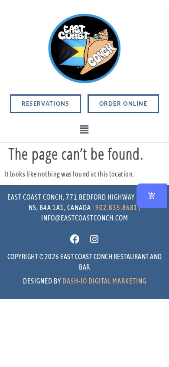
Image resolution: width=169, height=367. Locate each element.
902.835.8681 (116, 207)
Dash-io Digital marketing (104, 281)
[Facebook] (74, 239)
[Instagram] (94, 239)
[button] (84, 130)
